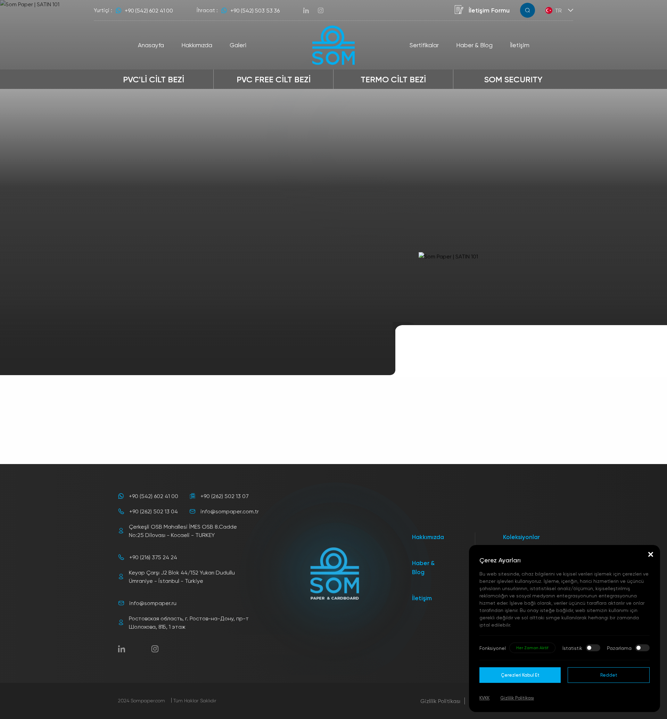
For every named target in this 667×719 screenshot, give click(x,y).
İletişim (422, 598)
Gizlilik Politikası (440, 700)
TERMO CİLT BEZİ (393, 79)
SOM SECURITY (513, 79)
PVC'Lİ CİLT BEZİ (153, 79)
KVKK (484, 698)
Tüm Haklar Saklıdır (194, 700)
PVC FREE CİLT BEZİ (274, 79)
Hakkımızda (428, 536)
